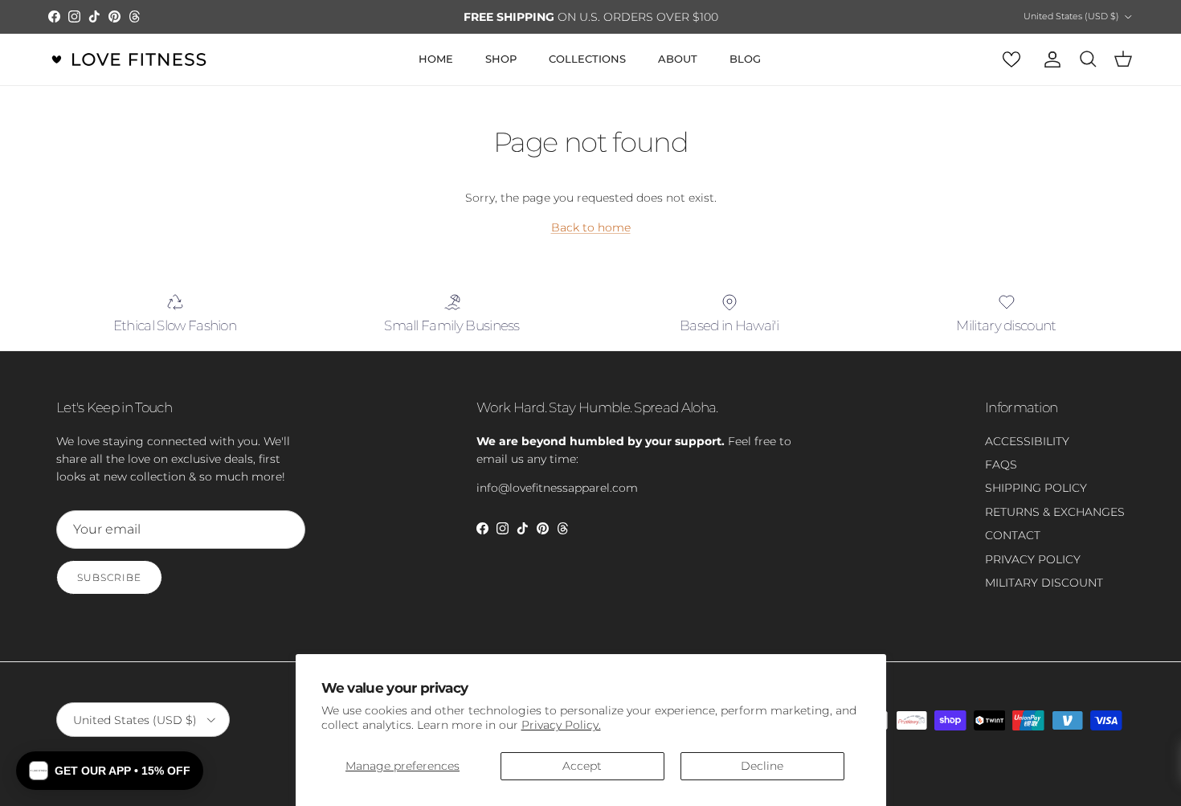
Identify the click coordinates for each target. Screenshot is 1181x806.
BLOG (745, 58)
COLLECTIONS (587, 58)
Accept (582, 766)
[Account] (1049, 59)
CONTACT (1012, 535)
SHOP (501, 58)
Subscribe (109, 577)
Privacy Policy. (561, 725)
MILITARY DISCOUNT (1044, 582)
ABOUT (677, 58)
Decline (762, 766)
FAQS (1001, 464)
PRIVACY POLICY (1033, 559)
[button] (109, 770)
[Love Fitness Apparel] (128, 59)
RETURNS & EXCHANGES (1055, 512)
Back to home (591, 227)
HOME (436, 58)
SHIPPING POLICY (1036, 488)
